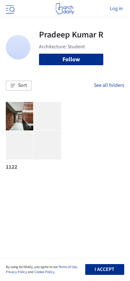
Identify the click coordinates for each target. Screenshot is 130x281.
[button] (19, 86)
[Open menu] (9, 9)
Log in (116, 8)
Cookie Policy (44, 272)
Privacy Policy (16, 272)
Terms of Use (67, 266)
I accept (104, 269)
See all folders (109, 85)
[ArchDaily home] (65, 8)
